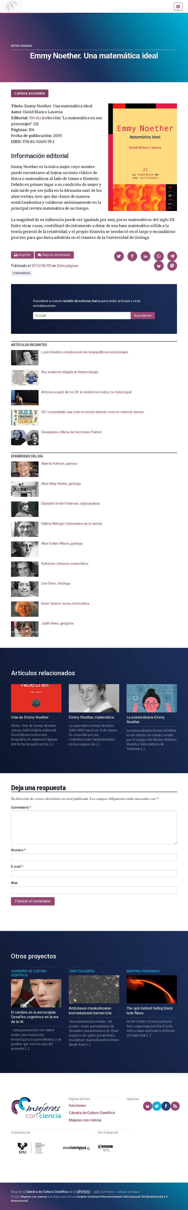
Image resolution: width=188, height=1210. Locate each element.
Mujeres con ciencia (85, 1120)
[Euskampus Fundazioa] (76, 1149)
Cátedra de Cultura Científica (92, 1113)
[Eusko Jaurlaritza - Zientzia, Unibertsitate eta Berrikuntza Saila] (105, 1148)
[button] (119, 256)
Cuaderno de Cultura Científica (28, 973)
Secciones (77, 1105)
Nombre (18, 850)
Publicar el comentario (33, 901)
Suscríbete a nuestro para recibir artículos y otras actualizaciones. (87, 303)
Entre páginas (21, 45)
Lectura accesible (30, 93)
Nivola (35, 118)
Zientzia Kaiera (81, 971)
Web (14, 883)
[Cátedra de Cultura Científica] (32, 1148)
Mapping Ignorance (143, 971)
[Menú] (178, 6)
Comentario (21, 807)
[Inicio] (11, 6)
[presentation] (94, 358)
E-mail (17, 866)
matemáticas (21, 273)
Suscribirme (143, 315)
